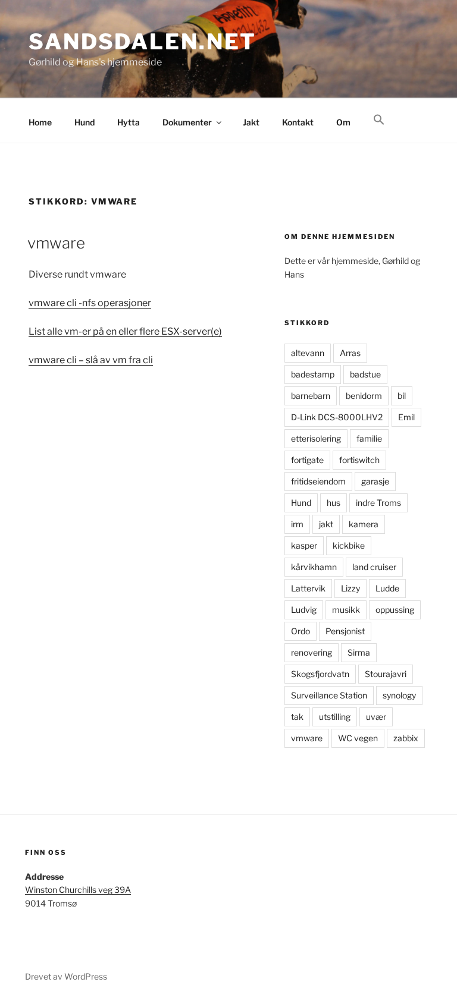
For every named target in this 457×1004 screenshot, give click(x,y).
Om (343, 122)
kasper (304, 545)
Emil (406, 417)
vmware (56, 243)
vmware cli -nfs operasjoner (90, 303)
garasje (375, 481)
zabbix (405, 738)
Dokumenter (187, 122)
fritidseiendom (318, 481)
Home (40, 122)
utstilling (334, 717)
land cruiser (374, 567)
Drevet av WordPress (66, 976)
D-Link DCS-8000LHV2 (337, 417)
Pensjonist (345, 631)
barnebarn (310, 396)
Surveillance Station (329, 695)
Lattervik (308, 588)
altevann (307, 353)
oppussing (394, 610)
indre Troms (378, 503)
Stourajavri (385, 674)
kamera (363, 524)
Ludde (387, 588)
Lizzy (350, 588)
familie (369, 438)
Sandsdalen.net (142, 42)
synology (399, 695)
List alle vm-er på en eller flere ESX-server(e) (125, 331)
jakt (326, 524)
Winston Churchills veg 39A (78, 890)
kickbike (349, 545)
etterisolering (316, 438)
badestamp (312, 374)
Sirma (359, 652)
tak (297, 717)
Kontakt (298, 122)
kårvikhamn (314, 567)
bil (401, 396)
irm (297, 524)
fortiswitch (359, 460)
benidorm (364, 396)
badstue (365, 374)
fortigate (307, 460)
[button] (378, 120)
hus (333, 503)
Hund (84, 122)
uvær (376, 717)
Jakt (251, 122)
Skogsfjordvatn (320, 674)
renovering (311, 652)
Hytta (128, 122)
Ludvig (304, 610)
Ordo (300, 631)
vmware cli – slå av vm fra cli (91, 360)
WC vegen (358, 738)
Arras (350, 353)
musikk (346, 610)
